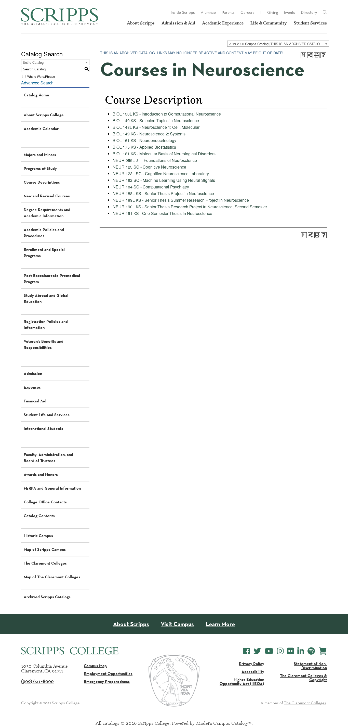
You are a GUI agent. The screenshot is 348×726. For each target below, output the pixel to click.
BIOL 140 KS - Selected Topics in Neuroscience (156, 120)
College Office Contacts (45, 501)
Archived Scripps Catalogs (47, 596)
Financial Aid (35, 400)
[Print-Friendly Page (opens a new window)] (316, 55)
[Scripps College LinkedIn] (300, 651)
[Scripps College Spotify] (311, 651)
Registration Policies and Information (46, 324)
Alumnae (208, 12)
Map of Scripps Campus (45, 549)
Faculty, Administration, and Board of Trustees (48, 457)
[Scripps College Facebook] (246, 651)
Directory (309, 12)
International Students (43, 428)
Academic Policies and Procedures (44, 232)
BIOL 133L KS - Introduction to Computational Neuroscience (167, 114)
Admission (33, 373)
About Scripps (141, 23)
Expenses (32, 387)
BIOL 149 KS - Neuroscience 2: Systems (149, 134)
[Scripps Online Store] (322, 651)
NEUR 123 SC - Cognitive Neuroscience (149, 167)
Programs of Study (40, 168)
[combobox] (278, 44)
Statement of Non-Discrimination (310, 665)
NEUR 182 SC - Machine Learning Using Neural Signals (164, 180)
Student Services (310, 23)
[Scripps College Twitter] (257, 651)
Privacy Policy (251, 663)
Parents (228, 12)
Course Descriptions (42, 182)
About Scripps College (44, 114)
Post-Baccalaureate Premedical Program (52, 278)
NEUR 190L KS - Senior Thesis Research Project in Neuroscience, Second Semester (190, 207)
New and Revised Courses (47, 195)
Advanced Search (37, 83)
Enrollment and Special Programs (44, 252)
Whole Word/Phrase (41, 76)
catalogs (111, 723)
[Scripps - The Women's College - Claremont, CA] (59, 16)
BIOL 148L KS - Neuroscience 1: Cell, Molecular (156, 127)
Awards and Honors (41, 474)
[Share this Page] (310, 55)
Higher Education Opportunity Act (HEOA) (242, 681)
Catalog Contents (39, 515)
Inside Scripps (183, 12)
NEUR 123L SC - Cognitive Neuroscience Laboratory (161, 173)
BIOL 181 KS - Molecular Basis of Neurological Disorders (164, 154)
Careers (247, 12)
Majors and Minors (40, 154)
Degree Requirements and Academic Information (47, 212)
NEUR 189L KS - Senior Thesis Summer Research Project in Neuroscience (181, 200)
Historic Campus (38, 535)
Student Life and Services (47, 414)
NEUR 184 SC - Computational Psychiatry (151, 187)
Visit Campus (177, 624)
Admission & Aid (178, 23)
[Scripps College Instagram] (280, 651)
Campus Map (95, 666)
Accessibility (253, 671)
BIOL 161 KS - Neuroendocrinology (144, 140)
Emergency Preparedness (107, 681)
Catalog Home (36, 94)
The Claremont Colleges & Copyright (303, 677)
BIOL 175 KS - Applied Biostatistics (144, 147)
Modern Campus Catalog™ (223, 723)
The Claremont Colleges (45, 563)
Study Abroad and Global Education (46, 298)
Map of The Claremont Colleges (52, 576)
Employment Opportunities (108, 673)
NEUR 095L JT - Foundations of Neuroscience (155, 160)
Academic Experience (223, 23)
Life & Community (268, 23)
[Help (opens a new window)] (323, 55)
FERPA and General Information (52, 488)
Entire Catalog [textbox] (33, 62)
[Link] (325, 12)
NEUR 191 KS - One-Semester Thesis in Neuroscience (162, 213)
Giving (272, 12)
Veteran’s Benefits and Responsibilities (43, 344)
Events (289, 12)
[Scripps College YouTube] (269, 651)
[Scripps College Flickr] (290, 651)
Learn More (220, 624)
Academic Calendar (41, 128)
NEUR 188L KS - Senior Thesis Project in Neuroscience (163, 193)
